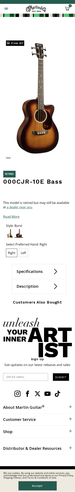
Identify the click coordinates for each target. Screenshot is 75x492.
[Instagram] (17, 394)
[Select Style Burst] (19, 233)
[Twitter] (37, 394)
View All (16, 43)
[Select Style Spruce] (10, 233)
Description (27, 286)
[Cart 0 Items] (67, 10)
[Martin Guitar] (36, 8)
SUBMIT (61, 377)
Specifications (30, 271)
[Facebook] (27, 394)
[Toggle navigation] (6, 9)
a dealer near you (19, 207)
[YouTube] (47, 394)
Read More (11, 216)
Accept (37, 486)
